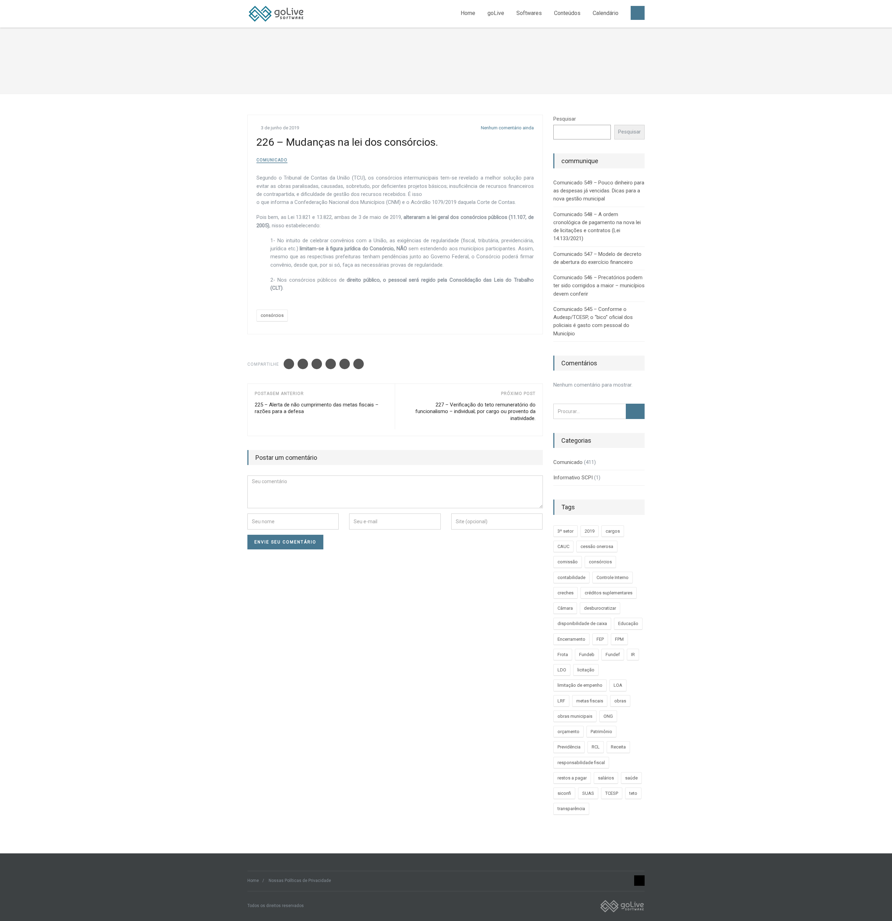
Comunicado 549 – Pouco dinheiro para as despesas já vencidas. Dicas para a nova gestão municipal (598, 191)
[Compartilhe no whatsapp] (358, 364)
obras (620, 700)
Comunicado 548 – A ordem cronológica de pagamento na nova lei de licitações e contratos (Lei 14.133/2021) (597, 226)
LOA (618, 685)
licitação (585, 669)
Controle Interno (613, 577)
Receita (618, 746)
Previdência (569, 746)
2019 (589, 531)
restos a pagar (572, 778)
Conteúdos (567, 13)
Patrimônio (601, 731)
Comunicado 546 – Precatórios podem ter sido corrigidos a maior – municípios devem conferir (599, 285)
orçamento (568, 731)
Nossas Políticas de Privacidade (300, 880)
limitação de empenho (580, 685)
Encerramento (571, 639)
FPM (619, 639)
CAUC (563, 546)
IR (633, 654)
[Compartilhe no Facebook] (289, 364)
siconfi (564, 793)
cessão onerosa (596, 546)
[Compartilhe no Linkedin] (330, 364)
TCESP (611, 793)
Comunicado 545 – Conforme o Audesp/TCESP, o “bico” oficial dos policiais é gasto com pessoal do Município (593, 321)
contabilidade (571, 577)
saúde (631, 778)
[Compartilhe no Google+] (317, 364)
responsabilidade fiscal (581, 762)
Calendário (605, 13)
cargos (613, 531)
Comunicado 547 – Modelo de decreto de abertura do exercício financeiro (597, 258)
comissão (568, 561)
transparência (571, 808)
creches (566, 592)
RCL (596, 746)
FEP (600, 639)
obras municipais (575, 716)
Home (468, 13)
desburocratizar (600, 608)
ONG (608, 716)
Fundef (613, 654)
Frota (563, 654)
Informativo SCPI (573, 477)
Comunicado (271, 160)
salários (606, 778)
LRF (561, 700)
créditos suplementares (608, 592)
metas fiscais (589, 700)
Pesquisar (564, 119)
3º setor (566, 531)
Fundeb (586, 654)
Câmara (565, 608)
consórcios (272, 315)
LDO (562, 669)
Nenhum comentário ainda (507, 127)
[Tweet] (303, 364)
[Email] (344, 364)
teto (633, 793)
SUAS (588, 793)
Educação (628, 623)
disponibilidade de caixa (582, 623)
